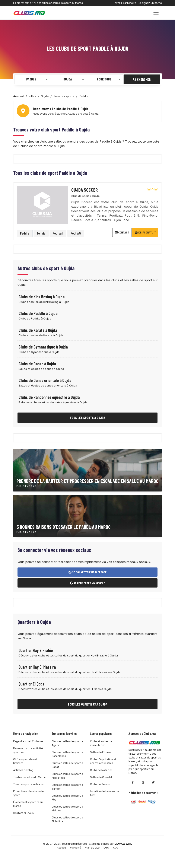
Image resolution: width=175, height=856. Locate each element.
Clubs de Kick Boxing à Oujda (41, 296)
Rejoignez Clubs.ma (150, 2)
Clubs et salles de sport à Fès (67, 797)
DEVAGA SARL (123, 843)
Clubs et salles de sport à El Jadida (67, 819)
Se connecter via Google (89, 583)
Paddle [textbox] (31, 79)
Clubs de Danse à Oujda (37, 363)
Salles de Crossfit (101, 777)
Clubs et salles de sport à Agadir (67, 743)
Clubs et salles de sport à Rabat (67, 765)
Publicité (75, 847)
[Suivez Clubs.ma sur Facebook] (132, 782)
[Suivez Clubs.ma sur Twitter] (153, 782)
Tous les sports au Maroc (28, 784)
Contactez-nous (23, 813)
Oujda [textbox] (67, 79)
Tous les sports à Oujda (87, 418)
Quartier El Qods (31, 683)
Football (58, 233)
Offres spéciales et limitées (25, 761)
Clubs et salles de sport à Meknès (67, 808)
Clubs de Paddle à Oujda (38, 313)
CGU (106, 847)
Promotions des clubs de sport (28, 793)
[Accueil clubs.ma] (29, 12)
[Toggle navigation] (156, 13)
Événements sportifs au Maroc (28, 804)
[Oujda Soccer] (42, 205)
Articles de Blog (23, 770)
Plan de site (92, 847)
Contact (123, 232)
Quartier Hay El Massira (37, 666)
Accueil (61, 847)
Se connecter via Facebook (88, 572)
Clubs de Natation (101, 770)
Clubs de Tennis (99, 784)
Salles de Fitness (100, 752)
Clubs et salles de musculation (101, 743)
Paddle (24, 233)
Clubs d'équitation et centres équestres (103, 761)
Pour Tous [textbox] (104, 79)
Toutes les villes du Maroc (29, 777)
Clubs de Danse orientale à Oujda (45, 380)
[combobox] (32, 79)
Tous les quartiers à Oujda (87, 704)
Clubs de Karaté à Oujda (38, 330)
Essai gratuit (147, 232)
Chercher (143, 79)
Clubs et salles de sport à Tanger (67, 786)
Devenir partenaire (124, 2)
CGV (115, 847)
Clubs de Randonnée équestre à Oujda (49, 397)
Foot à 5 (76, 233)
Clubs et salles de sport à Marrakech (67, 775)
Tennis (41, 233)
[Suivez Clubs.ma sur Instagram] (143, 782)
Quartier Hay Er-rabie (36, 650)
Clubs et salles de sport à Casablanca (67, 754)
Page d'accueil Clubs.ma (28, 741)
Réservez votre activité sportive (28, 750)
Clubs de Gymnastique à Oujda (43, 346)
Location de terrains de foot (104, 793)
